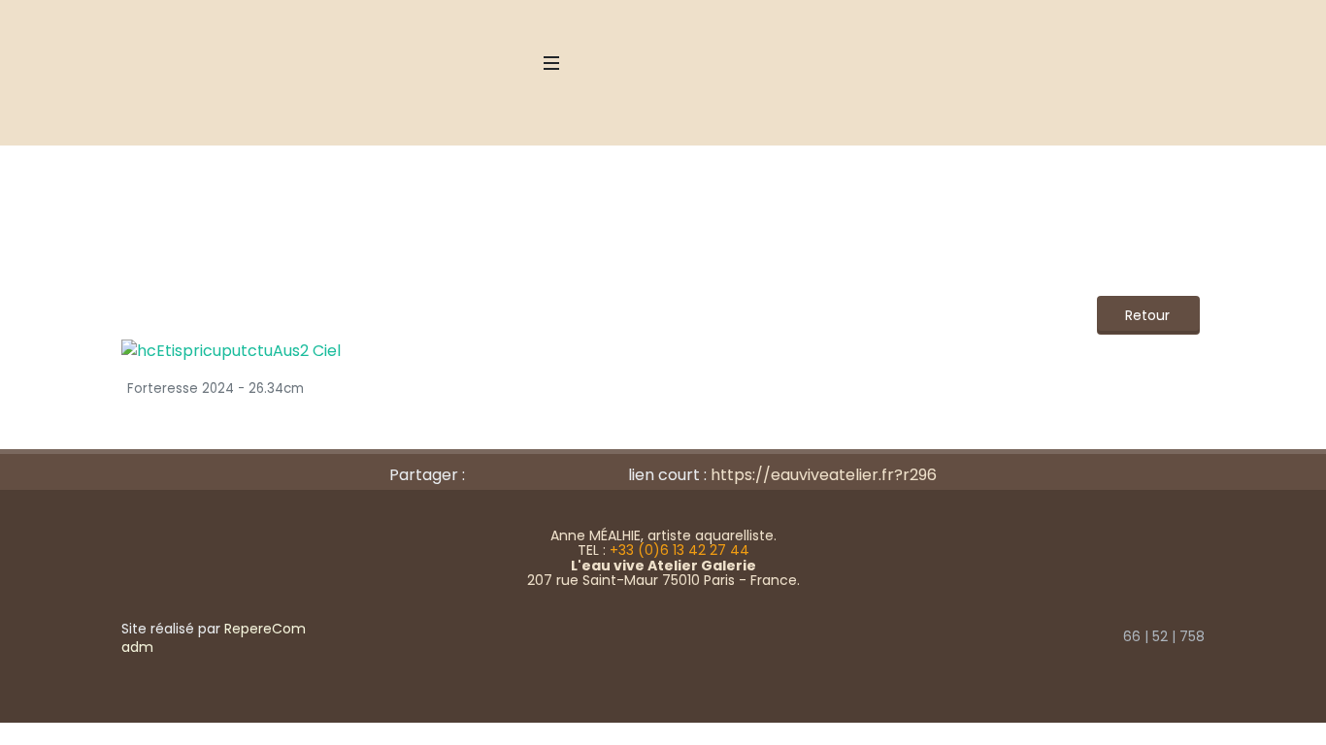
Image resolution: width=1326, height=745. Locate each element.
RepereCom (265, 628)
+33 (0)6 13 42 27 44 (679, 550)
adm (137, 647)
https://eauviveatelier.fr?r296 (824, 475)
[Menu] (551, 63)
